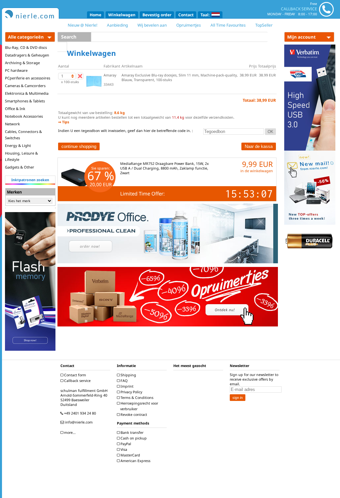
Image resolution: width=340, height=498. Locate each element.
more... (69, 432)
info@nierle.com (78, 422)
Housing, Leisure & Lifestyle (21, 156)
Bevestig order (156, 15)
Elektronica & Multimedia (26, 93)
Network (12, 123)
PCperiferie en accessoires (27, 77)
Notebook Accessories (24, 116)
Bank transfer (131, 432)
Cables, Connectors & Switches (23, 134)
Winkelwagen (121, 15)
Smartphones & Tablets (25, 100)
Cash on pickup (133, 438)
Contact (186, 15)
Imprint (126, 386)
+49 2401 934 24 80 (79, 413)
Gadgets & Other (19, 167)
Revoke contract (133, 414)
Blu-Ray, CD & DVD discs (26, 47)
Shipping (128, 375)
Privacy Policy (131, 392)
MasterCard (130, 455)
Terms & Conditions (136, 397)
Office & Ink (15, 108)
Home (95, 15)
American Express (135, 460)
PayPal (125, 443)
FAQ (124, 380)
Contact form (74, 375)
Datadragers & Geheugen (27, 55)
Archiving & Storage (22, 62)
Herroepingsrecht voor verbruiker (139, 406)
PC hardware (16, 70)
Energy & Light (18, 145)
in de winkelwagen (256, 170)
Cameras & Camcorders (25, 85)
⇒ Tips (63, 122)
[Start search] (62, 47)
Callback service (77, 380)
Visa (123, 449)
